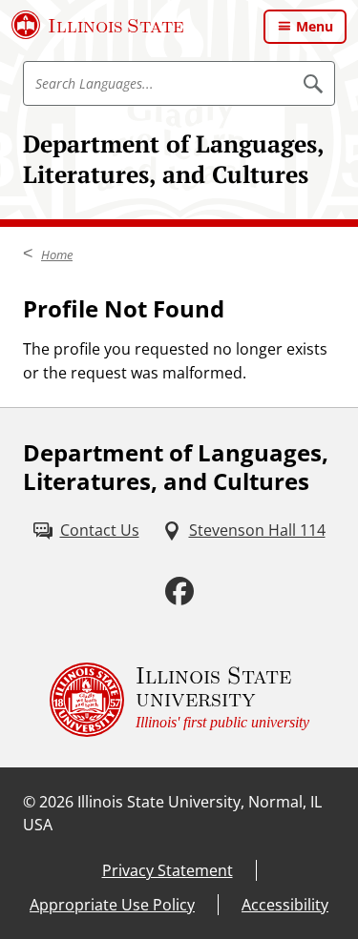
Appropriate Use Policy (112, 904)
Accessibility (285, 904)
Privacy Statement (167, 870)
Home (57, 254)
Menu (314, 26)
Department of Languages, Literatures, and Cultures (173, 159)
